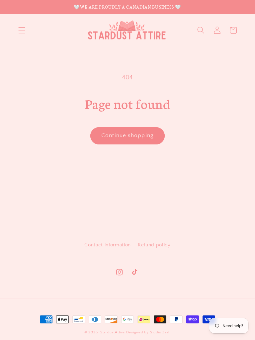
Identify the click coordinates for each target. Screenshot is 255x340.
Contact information (107, 245)
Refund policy (154, 245)
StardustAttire (112, 332)
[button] (22, 30)
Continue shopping (127, 135)
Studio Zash (160, 332)
